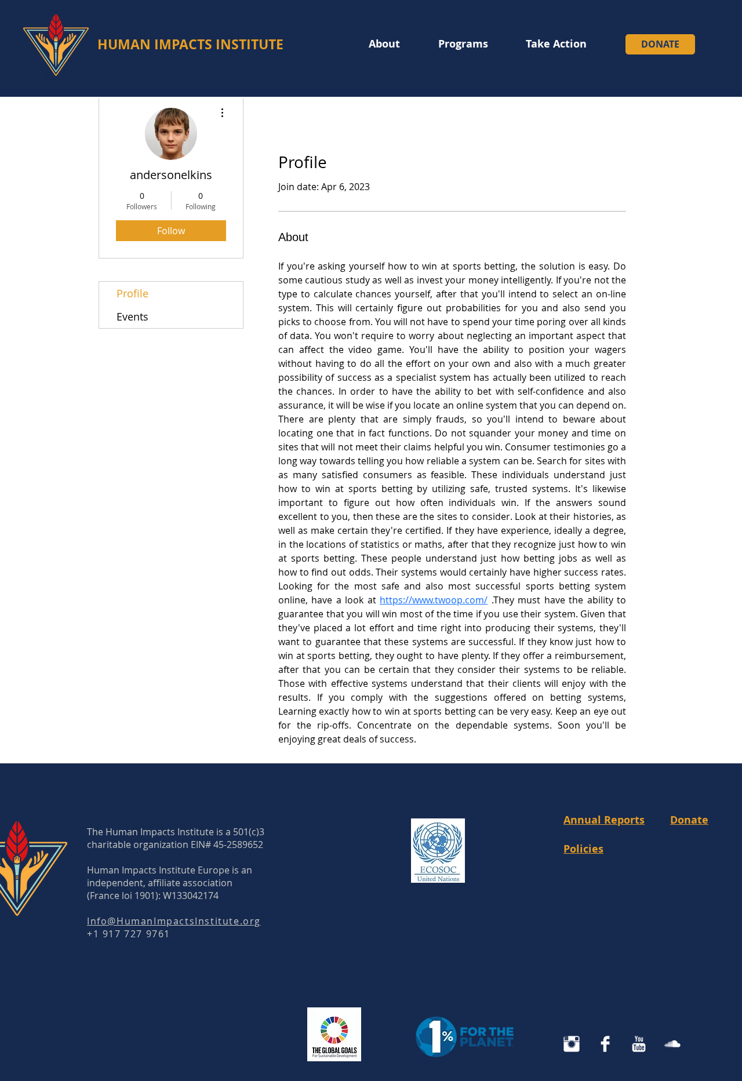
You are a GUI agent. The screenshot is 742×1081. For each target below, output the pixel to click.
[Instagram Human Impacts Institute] (571, 1044)
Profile (132, 293)
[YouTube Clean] (639, 1044)
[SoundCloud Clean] (672, 1044)
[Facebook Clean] (605, 1044)
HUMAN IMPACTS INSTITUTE (190, 44)
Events (132, 316)
